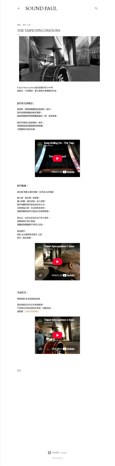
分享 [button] (29, 25)
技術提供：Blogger (59, 453)
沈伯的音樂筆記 (32, 311)
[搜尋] (96, 7)
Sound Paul (41, 8)
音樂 (24, 25)
